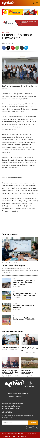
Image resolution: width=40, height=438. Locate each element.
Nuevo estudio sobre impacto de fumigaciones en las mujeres (25, 294)
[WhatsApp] (17, 48)
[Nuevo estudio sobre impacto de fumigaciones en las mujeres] (6, 295)
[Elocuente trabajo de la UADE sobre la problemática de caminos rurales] (6, 283)
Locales (15, 303)
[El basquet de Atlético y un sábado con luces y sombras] (6, 320)
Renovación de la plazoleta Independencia (23, 306)
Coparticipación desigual (13, 265)
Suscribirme (33, 422)
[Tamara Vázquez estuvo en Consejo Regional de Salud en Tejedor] (10, 362)
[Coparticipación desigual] (20, 249)
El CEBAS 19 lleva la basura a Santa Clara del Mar (29, 349)
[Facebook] (4, 48)
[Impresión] (22, 48)
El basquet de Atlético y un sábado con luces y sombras (24, 319)
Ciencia (23, 352)
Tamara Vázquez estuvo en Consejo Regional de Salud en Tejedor (10, 372)
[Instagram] (32, 427)
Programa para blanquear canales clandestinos (27, 372)
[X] (8, 48)
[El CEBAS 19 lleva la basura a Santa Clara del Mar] (29, 339)
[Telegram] (26, 48)
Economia (4, 262)
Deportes (15, 316)
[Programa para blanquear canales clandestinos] (29, 362)
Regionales (5, 32)
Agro (14, 278)
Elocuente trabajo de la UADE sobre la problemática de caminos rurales (24, 282)
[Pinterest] (13, 48)
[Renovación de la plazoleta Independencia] (6, 307)
